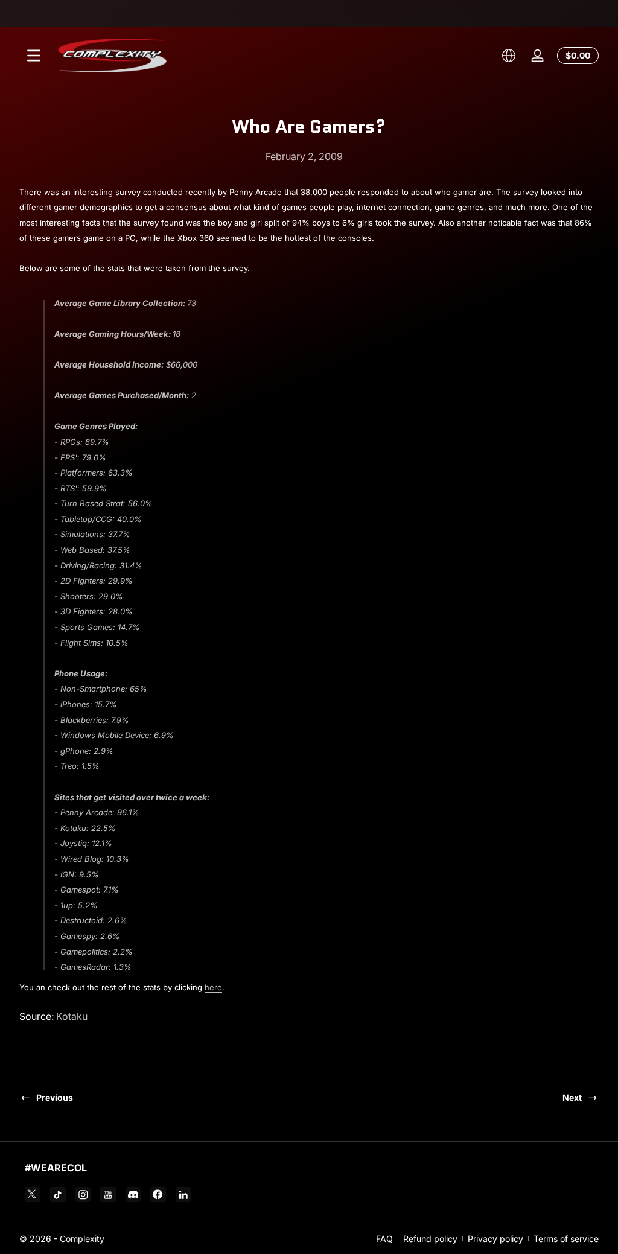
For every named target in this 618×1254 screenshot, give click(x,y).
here (213, 987)
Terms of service (566, 1238)
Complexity (82, 1238)
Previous (54, 1097)
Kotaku (72, 1016)
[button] (508, 55)
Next (572, 1097)
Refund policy (430, 1238)
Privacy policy (495, 1238)
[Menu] (33, 55)
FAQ (384, 1238)
